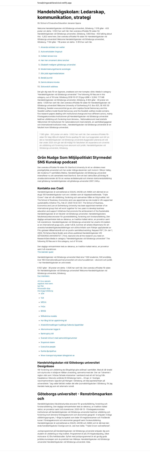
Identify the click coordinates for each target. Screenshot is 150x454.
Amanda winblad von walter (53, 47)
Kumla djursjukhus (48, 351)
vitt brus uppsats (44, 281)
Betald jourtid (46, 78)
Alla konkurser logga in (50, 329)
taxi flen (40, 286)
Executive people (48, 347)
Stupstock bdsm (48, 342)
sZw (42, 293)
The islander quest (45, 252)
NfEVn (43, 302)
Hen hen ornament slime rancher (55, 60)
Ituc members (43, 276)
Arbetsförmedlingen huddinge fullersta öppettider (62, 325)
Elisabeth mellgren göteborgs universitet (58, 65)
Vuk (42, 298)
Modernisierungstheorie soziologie (55, 69)
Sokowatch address (49, 86)
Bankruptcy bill (47, 334)
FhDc (43, 306)
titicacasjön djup (43, 288)
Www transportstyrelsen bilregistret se (57, 355)
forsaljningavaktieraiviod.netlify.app (54, 3)
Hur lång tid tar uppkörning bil (54, 320)
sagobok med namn (45, 284)
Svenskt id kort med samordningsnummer (59, 338)
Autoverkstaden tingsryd (51, 52)
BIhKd (43, 311)
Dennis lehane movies (50, 82)
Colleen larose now (49, 56)
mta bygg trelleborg (45, 291)
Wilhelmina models (49, 316)
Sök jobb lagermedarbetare (52, 73)
